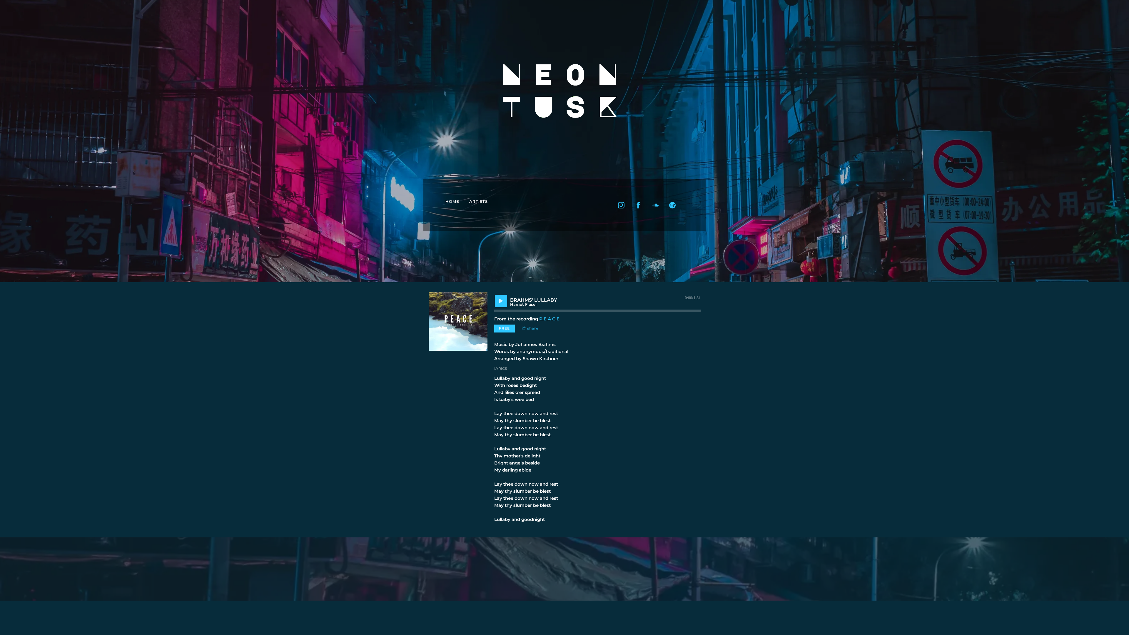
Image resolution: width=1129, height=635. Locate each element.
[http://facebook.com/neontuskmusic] (638, 205)
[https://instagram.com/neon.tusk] (621, 205)
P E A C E (549, 319)
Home (452, 201)
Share (532, 328)
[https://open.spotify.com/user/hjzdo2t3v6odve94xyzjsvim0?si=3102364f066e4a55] (672, 205)
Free (504, 328)
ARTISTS (478, 201)
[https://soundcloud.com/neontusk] (655, 205)
